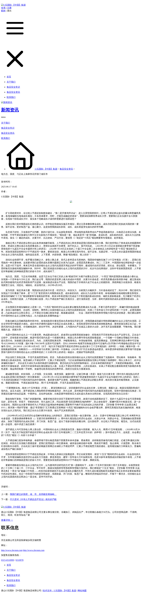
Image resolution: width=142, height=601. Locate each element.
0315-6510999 (7, 560)
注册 (9, 8)
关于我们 (5, 123)
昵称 (3, 11)
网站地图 (82, 590)
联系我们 (5, 138)
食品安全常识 (7, 128)
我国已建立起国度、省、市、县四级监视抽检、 (33, 494)
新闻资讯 (10, 109)
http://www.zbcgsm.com (11, 550)
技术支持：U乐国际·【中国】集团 (59, 590)
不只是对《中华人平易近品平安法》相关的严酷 (33, 499)
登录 (3, 8)
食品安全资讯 (7, 133)
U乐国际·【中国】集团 (46, 169)
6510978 (19, 560)
